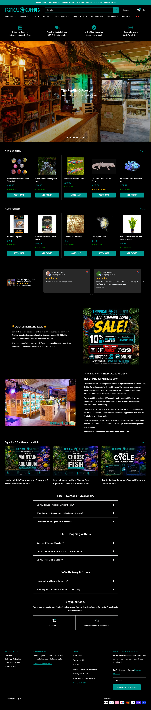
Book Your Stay (75, 98)
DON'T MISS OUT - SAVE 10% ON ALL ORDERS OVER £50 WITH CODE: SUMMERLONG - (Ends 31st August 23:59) (75, 2)
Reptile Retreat (97, 16)
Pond (34, 16)
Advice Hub (126, 16)
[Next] (146, 177)
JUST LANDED (61, 16)
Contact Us (9, 655)
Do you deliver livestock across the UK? (55, 504)
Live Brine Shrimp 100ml (73, 237)
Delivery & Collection (13, 659)
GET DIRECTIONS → (81, 683)
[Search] (116, 10)
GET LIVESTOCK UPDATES (127, 687)
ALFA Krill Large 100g (15, 237)
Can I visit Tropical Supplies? (50, 543)
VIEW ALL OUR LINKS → (43, 663)
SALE (136, 16)
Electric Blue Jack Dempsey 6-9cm (131, 180)
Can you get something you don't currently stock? (60, 551)
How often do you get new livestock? (54, 521)
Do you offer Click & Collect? (50, 559)
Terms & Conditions (12, 663)
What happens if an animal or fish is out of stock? (60, 513)
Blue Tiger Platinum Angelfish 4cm (46, 180)
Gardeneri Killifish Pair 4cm (74, 179)
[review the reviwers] (54, 273)
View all (143, 151)
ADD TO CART (19, 195)
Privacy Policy (10, 666)
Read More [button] (67, 287)
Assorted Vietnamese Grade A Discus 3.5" (18, 180)
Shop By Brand (78, 16)
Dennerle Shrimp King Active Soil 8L (46, 238)
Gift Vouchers (112, 16)
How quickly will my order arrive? (52, 581)
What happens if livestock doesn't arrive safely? (59, 589)
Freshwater (9, 16)
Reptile (46, 16)
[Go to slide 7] (92, 294)
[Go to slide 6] (90, 294)
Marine (23, 16)
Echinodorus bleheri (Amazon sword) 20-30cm (131, 238)
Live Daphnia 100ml (99, 237)
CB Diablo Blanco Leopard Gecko (101, 180)
